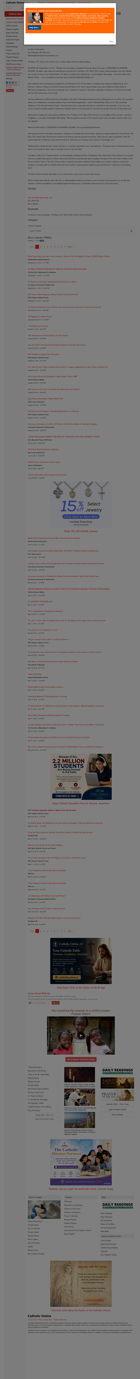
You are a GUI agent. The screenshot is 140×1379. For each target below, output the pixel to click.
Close (111, 41)
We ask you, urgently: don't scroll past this (45, 10)
